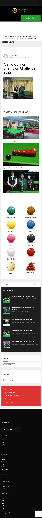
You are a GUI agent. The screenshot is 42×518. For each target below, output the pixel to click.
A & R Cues (8, 389)
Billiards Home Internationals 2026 (23, 296)
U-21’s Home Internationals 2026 (22, 319)
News (6, 36)
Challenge (12, 36)
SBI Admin (13, 55)
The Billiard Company (11, 396)
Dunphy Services (10, 399)
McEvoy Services (10, 392)
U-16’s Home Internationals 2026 (22, 330)
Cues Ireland (9, 402)
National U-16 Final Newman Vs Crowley (14, 195)
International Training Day (10, 141)
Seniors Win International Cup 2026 (23, 341)
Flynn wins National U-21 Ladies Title (13, 168)
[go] (36, 284)
